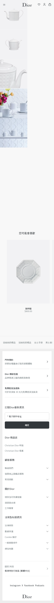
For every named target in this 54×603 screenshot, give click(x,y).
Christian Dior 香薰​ (14, 450)
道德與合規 (10, 502)
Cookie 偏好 (10, 537)
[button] (13, 14)
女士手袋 (38, 342)
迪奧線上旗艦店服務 (14, 473)
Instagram (15, 585)
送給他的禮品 (25, 342)
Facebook (29, 585)
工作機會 (9, 508)
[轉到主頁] (27, 5)
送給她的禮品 (9, 342)
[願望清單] (39, 5)
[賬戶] (44, 5)
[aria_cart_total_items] (50, 5)
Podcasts (39, 585)
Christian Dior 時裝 (14, 445)
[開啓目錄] (5, 5)
